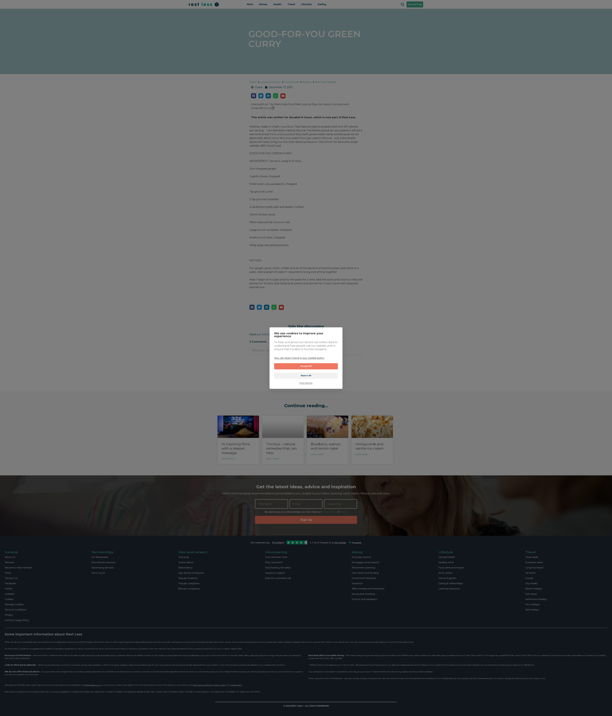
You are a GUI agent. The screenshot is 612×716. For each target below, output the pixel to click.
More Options (305, 383)
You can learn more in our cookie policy (299, 358)
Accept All (306, 366)
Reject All (306, 375)
